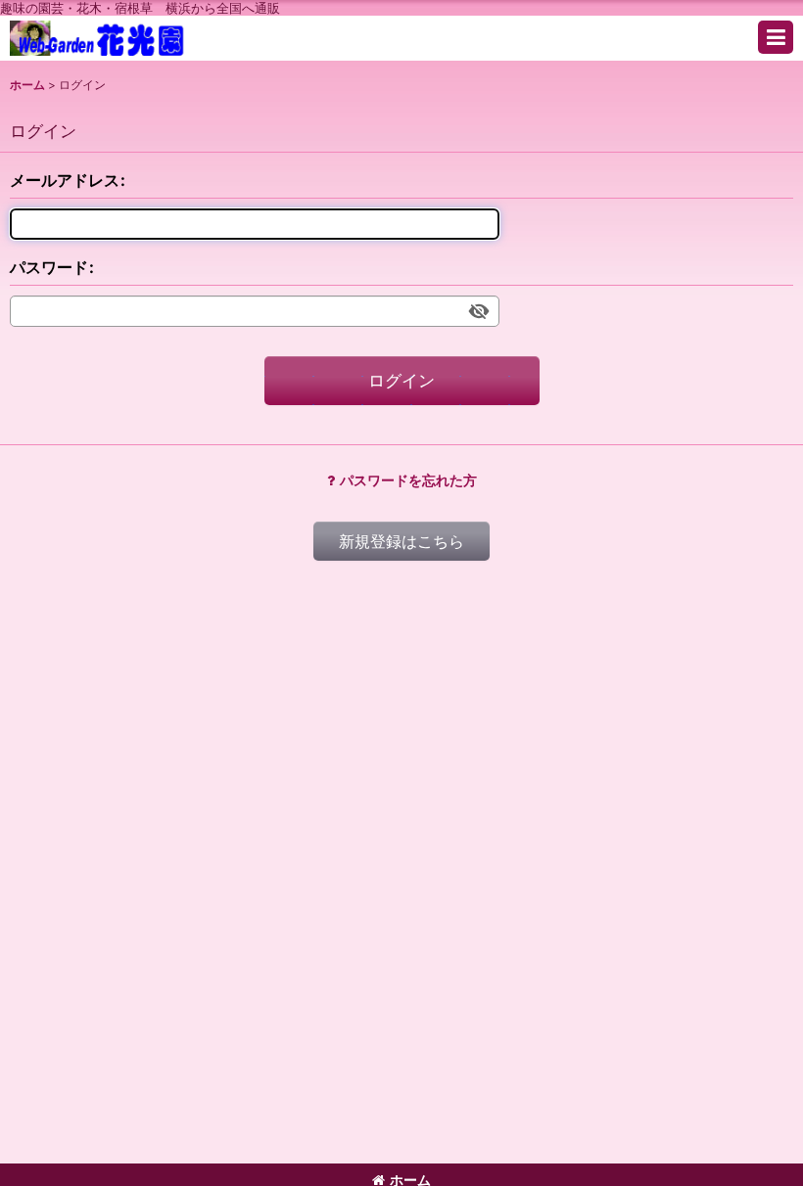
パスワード (49, 267)
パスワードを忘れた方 (408, 480)
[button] (775, 37)
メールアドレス (64, 180)
